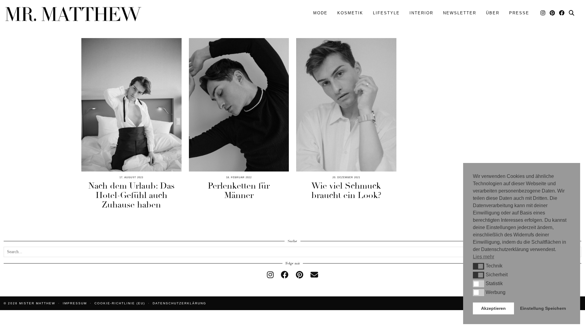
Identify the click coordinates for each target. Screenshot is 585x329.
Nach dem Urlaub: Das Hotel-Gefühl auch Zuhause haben (131, 195)
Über (492, 13)
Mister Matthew (37, 303)
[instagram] (270, 275)
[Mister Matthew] (73, 14)
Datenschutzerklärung (179, 303)
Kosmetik (350, 13)
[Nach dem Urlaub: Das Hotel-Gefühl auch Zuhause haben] (131, 105)
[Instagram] (543, 13)
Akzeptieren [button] (493, 308)
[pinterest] (299, 275)
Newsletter (459, 13)
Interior (421, 13)
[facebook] (285, 275)
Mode (320, 13)
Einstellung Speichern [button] (543, 308)
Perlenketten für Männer (239, 190)
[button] (478, 266)
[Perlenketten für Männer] (239, 105)
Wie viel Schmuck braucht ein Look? (346, 190)
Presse (519, 13)
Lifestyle (386, 13)
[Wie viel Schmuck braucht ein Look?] (346, 105)
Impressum (75, 303)
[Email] (314, 275)
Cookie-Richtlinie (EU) (119, 303)
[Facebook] (562, 13)
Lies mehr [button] (483, 256)
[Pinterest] (552, 13)
